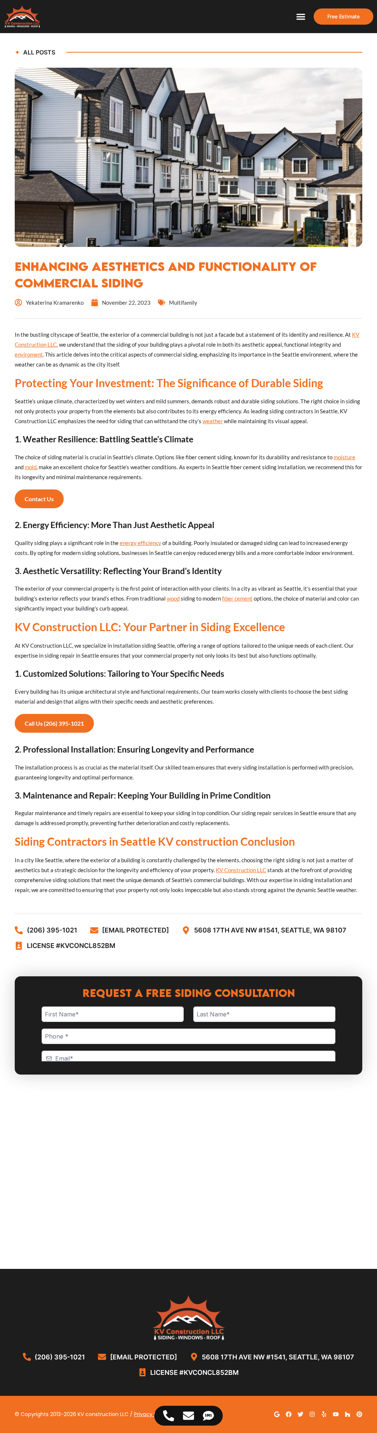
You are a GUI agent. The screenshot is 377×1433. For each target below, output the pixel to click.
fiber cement (237, 598)
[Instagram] (312, 1414)
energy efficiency (140, 542)
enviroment (29, 354)
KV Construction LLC (241, 870)
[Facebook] (289, 1414)
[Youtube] (336, 1414)
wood (173, 598)
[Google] (277, 1414)
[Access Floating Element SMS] (208, 1416)
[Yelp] (324, 1414)
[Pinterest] (359, 1414)
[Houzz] (347, 1414)
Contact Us (39, 498)
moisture (344, 457)
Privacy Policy (151, 1414)
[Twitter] (300, 1414)
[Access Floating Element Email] (188, 1416)
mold (30, 467)
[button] (301, 17)
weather (212, 421)
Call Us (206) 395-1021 (54, 723)
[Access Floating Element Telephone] (169, 1416)
